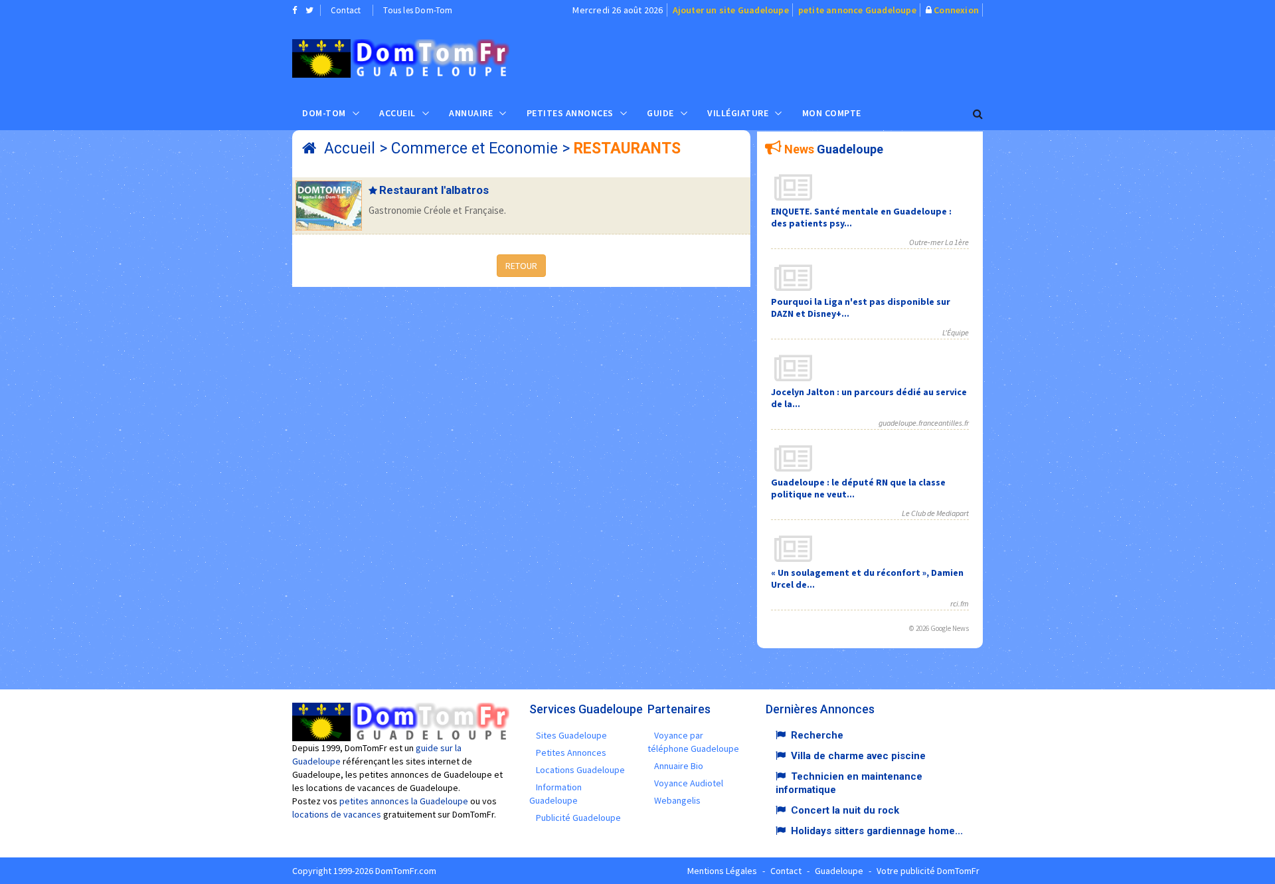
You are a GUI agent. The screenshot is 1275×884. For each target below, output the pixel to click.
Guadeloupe (839, 871)
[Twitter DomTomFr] (309, 10)
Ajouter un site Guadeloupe (731, 10)
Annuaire (471, 113)
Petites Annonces (570, 113)
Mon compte (831, 113)
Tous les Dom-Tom (417, 10)
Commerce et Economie (474, 148)
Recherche (817, 735)
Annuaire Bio (678, 766)
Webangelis (677, 800)
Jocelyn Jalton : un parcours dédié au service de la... (869, 398)
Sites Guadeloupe (571, 735)
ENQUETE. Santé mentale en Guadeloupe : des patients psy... (861, 217)
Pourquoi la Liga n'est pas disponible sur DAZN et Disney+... (860, 307)
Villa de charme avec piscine (858, 756)
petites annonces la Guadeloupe (403, 801)
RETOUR (521, 266)
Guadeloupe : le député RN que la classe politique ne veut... (858, 488)
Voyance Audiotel (688, 783)
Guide (660, 113)
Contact (346, 10)
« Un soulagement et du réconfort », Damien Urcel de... (867, 578)
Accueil (397, 113)
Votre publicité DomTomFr (928, 871)
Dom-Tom (324, 113)
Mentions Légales (722, 871)
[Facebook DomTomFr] (294, 10)
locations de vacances (336, 814)
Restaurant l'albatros (434, 190)
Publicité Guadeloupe (578, 818)
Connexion (956, 10)
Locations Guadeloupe (580, 770)
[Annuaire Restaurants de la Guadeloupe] (400, 58)
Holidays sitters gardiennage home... (877, 831)
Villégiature (737, 113)
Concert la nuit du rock (845, 810)
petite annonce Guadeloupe (857, 10)
